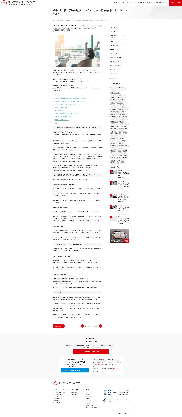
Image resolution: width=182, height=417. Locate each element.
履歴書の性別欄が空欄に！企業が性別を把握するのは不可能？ (123, 220)
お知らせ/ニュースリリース (91, 401)
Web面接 (119, 87)
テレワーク (123, 97)
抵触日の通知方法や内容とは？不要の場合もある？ (123, 173)
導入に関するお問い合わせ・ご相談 (91, 351)
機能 (112, 133)
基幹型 (121, 121)
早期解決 (119, 131)
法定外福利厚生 (66, 28)
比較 (120, 133)
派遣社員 (93, 28)
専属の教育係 (125, 123)
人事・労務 (113, 45)
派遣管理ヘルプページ (57, 400)
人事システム (113, 41)
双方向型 (125, 119)
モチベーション (93, 25)
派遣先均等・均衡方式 (115, 57)
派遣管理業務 (56, 30)
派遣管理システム (114, 78)
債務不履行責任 (121, 109)
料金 (144, 3)
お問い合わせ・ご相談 (176, 3)
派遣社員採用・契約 (65, 25)
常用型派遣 (123, 126)
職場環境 (125, 155)
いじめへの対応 (122, 90)
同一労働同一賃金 (57, 28)
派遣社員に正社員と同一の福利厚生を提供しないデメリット (70, 101)
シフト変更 (123, 94)
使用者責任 (113, 109)
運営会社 (165, 3)
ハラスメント (113, 99)
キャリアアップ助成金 (115, 92)
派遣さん (113, 140)
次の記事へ (95, 326)
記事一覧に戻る (58, 326)
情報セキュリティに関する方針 (92, 407)
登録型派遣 (113, 150)
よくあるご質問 (157, 3)
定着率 (120, 123)
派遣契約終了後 (114, 143)
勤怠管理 (113, 119)
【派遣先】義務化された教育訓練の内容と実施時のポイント (123, 197)
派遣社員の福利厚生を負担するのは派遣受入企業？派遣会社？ (71, 98)
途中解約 (124, 157)
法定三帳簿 (125, 133)
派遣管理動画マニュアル (58, 398)
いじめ (124, 87)
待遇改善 (121, 128)
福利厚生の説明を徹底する (62, 120)
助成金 (112, 111)
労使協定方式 (113, 49)
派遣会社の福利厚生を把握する (63, 117)
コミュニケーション (83, 25)
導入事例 (140, 3)
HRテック (112, 31)
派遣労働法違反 (87, 28)
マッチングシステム (115, 102)
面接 (118, 162)
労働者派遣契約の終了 (122, 114)
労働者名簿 (113, 114)
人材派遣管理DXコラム (90, 398)
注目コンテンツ (122, 138)
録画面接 (118, 160)
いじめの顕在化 (114, 90)
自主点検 (113, 157)
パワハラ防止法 (121, 99)
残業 (116, 133)
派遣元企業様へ (74, 394)
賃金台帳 (118, 157)
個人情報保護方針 (89, 405)
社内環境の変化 (120, 152)
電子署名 (113, 162)
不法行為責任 (113, 107)
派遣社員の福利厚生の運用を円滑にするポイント (67, 113)
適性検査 (113, 160)
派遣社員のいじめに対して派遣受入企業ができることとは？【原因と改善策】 (123, 185)
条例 (124, 131)
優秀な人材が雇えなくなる (62, 107)
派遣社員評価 (74, 25)
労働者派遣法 (113, 53)
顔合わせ (122, 162)
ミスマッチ (123, 102)
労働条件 (123, 111)
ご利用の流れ (150, 3)
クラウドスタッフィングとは (59, 392)
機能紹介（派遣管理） (57, 394)
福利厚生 (68, 30)
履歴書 (118, 126)
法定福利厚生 (73, 28)
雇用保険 (124, 160)
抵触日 (126, 128)
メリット (113, 104)
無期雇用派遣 (121, 148)
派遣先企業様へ (74, 392)
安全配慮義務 (113, 123)
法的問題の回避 (114, 138)
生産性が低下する (59, 110)
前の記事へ (88, 326)
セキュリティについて (57, 396)
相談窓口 (125, 150)
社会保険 (62, 30)
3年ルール (113, 87)
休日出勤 (125, 107)
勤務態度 (125, 116)
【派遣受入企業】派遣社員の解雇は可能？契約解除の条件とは (123, 208)
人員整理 (120, 107)
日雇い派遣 (113, 131)
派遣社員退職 (113, 74)
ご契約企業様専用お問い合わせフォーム (74, 370)
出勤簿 (127, 109)
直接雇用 (119, 150)
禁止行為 (126, 152)
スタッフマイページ (115, 97)
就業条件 (113, 126)
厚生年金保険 (119, 119)
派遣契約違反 (121, 143)
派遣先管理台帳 (114, 62)
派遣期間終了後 (114, 145)
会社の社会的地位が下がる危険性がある (65, 104)
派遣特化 (121, 145)
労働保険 (99, 25)
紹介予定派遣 (119, 155)
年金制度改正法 (114, 128)
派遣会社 (79, 28)
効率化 (120, 116)
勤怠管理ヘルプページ (57, 402)
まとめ (56, 123)
